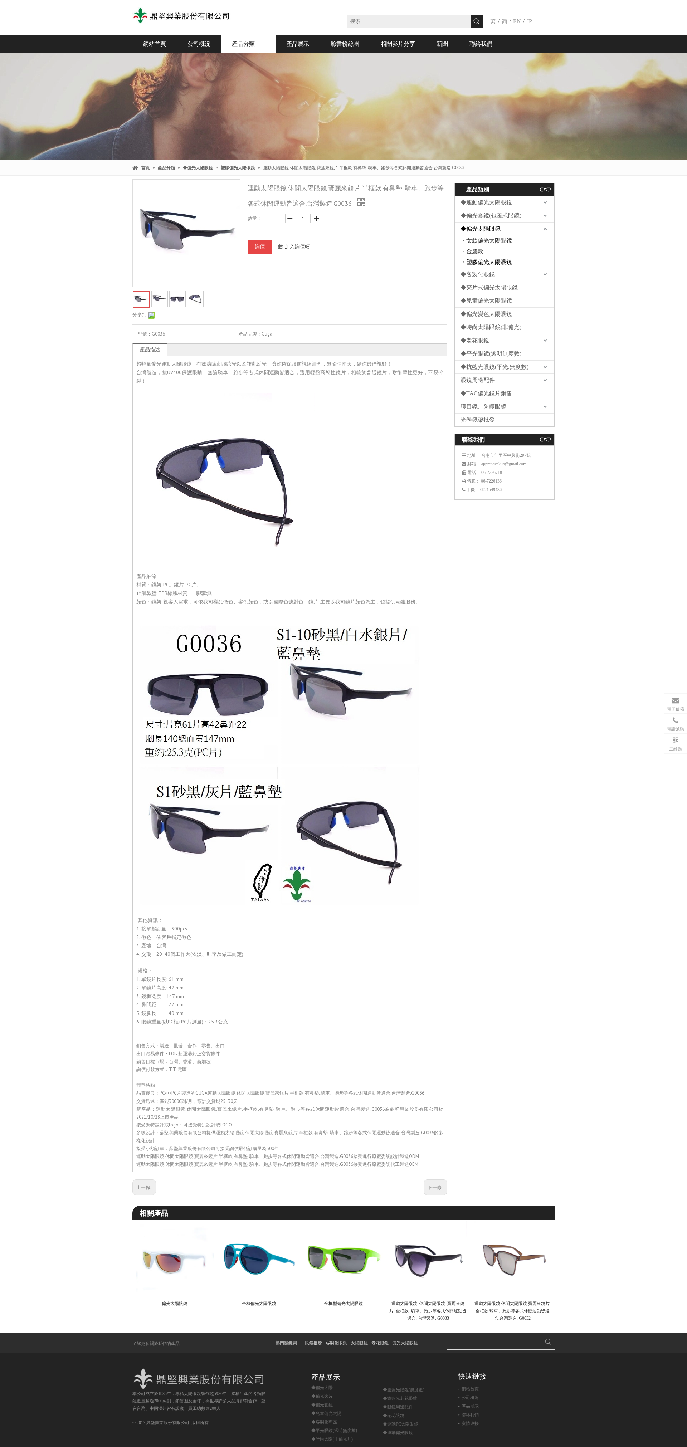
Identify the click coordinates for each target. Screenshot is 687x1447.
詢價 (260, 246)
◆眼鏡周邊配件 (398, 1406)
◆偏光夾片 (322, 1396)
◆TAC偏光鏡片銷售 (486, 393)
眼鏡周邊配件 (478, 380)
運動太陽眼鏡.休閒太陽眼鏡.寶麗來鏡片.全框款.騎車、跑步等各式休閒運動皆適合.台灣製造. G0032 (512, 1311)
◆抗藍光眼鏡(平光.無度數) (494, 367)
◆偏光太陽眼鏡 (481, 229)
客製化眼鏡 (336, 1342)
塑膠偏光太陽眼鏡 (489, 262)
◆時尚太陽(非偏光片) (332, 1439)
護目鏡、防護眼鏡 (483, 407)
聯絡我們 (470, 1414)
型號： (145, 334)
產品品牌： (250, 334)
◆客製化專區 (324, 1421)
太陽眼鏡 (359, 1342)
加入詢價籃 (297, 246)
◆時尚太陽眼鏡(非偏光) (491, 327)
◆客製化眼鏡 (478, 274)
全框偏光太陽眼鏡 (259, 1303)
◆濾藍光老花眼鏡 (400, 1398)
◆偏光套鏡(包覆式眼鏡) (491, 215)
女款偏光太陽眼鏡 (489, 241)
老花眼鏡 (380, 1342)
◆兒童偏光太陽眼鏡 (486, 301)
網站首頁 (470, 1389)
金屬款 (474, 251)
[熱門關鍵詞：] (477, 21)
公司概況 (470, 1397)
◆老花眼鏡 (475, 340)
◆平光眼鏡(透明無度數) (491, 354)
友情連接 (470, 1423)
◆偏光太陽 (322, 1387)
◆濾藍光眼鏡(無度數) (403, 1389)
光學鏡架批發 (478, 420)
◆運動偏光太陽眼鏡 (486, 202)
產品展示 (470, 1406)
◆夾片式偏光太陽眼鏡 (489, 287)
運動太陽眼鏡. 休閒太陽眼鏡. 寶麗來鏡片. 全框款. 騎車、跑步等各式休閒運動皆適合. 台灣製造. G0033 (428, 1311)
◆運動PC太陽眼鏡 (400, 1424)
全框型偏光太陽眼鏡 (343, 1303)
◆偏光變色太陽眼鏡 (486, 314)
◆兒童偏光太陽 (326, 1413)
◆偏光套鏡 (322, 1404)
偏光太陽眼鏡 (174, 1303)
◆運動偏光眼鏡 (398, 1432)
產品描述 (150, 349)
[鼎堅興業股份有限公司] (200, 1379)
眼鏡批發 (313, 1342)
